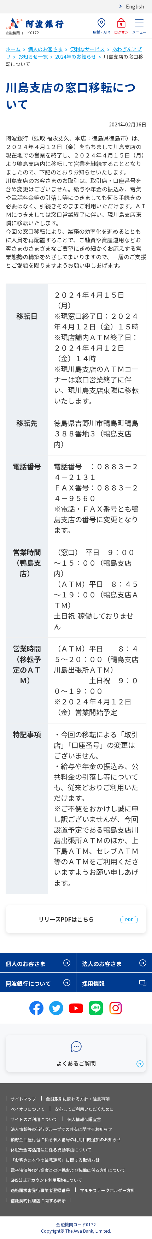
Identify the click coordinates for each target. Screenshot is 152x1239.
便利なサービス (87, 49)
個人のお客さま (45, 49)
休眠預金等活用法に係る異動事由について (51, 1149)
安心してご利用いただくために (84, 1109)
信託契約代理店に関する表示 (38, 1200)
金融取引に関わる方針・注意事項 (78, 1099)
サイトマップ (23, 1099)
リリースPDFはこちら (66, 919)
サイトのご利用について (34, 1119)
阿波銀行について (28, 983)
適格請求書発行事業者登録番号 (40, 1190)
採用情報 (93, 983)
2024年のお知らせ (75, 56)
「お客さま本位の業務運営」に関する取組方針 (55, 1160)
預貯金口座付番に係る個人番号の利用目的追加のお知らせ (66, 1139)
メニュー (139, 32)
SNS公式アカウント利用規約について (46, 1180)
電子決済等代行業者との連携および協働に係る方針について (68, 1170)
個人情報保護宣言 (84, 1119)
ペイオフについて (28, 1109)
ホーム (13, 49)
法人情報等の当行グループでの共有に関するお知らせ (61, 1129)
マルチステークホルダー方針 (107, 1190)
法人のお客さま (102, 963)
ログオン (121, 32)
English (135, 6)
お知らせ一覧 (33, 56)
